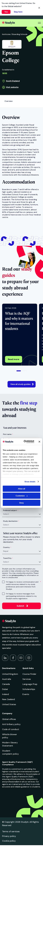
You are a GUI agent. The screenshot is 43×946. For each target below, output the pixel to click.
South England (13, 81)
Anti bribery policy (11, 724)
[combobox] (22, 514)
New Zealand (8, 699)
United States (9, 704)
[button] (18, 370)
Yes (6, 12)
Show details (29, 482)
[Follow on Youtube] (21, 658)
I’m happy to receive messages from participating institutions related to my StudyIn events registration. (21, 596)
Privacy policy (9, 836)
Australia (6, 679)
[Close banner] (39, 442)
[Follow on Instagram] (29, 658)
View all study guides (20, 384)
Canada (6, 684)
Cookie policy (9, 840)
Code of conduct (10, 729)
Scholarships (28, 689)
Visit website (12, 87)
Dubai (5, 689)
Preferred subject (10, 510)
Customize (20, 496)
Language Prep (29, 684)
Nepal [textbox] (5, 551)
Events (25, 694)
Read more (13, 359)
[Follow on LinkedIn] (5, 658)
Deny (21, 503)
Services (26, 679)
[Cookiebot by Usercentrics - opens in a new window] (25, 441)
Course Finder (29, 674)
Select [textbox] (6, 514)
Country (7, 547)
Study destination (11, 521)
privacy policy (18, 575)
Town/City (8, 558)
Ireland (5, 694)
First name (8, 434)
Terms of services (11, 831)
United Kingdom (10, 674)
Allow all (21, 489)
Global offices (9, 719)
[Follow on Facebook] (13, 658)
